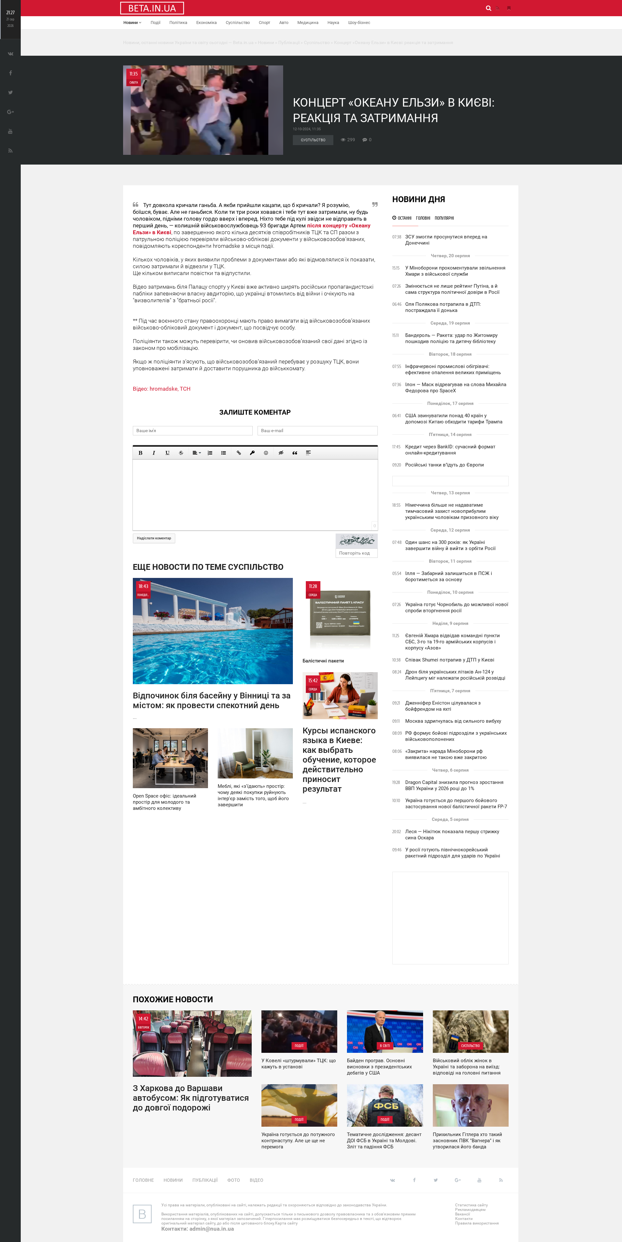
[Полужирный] (140, 453)
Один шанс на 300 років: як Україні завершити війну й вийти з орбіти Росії (450, 545)
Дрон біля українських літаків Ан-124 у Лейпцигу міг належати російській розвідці (455, 675)
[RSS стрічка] (497, 8)
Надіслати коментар (154, 538)
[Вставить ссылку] (239, 453)
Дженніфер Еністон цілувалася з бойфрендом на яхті (443, 706)
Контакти (464, 1218)
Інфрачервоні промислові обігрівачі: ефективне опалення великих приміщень (453, 369)
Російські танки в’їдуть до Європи (444, 465)
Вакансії (462, 1214)
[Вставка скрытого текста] (281, 453)
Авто (283, 22)
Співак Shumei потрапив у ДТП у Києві (449, 660)
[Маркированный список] (223, 453)
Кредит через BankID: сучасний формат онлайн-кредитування (450, 450)
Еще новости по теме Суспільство (208, 567)
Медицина (307, 22)
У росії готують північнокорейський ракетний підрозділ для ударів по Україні (452, 853)
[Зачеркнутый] (181, 453)
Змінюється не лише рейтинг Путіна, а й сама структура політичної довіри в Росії (452, 289)
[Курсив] (154, 453)
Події (155, 22)
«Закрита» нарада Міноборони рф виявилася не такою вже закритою (446, 754)
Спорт (264, 22)
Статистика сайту (471, 1205)
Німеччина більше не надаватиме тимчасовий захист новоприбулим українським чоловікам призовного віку (452, 511)
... (212, 651)
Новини (131, 22)
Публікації (205, 1180)
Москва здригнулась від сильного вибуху (453, 721)
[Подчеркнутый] (167, 453)
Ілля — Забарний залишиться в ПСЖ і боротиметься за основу (448, 576)
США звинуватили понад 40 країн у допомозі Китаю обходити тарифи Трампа (453, 419)
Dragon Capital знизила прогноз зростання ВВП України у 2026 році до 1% (454, 785)
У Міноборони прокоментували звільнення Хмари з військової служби (455, 271)
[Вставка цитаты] (295, 453)
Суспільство (238, 22)
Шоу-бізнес (359, 22)
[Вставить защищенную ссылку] (252, 453)
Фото (233, 1180)
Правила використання (477, 1223)
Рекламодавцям (470, 1209)
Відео (256, 1180)
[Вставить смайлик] (266, 453)
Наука (333, 22)
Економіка (206, 22)
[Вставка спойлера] (308, 453)
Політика (178, 22)
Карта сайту (286, 1223)
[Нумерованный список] (210, 453)
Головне (143, 1180)
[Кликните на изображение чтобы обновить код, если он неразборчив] (357, 541)
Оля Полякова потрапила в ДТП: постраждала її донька (443, 307)
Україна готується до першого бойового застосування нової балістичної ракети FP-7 (456, 804)
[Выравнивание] (196, 453)
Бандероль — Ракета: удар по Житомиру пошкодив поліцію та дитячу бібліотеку (451, 338)
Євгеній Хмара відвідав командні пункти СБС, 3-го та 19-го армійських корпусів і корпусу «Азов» (452, 642)
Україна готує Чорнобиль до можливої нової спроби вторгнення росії (456, 608)
